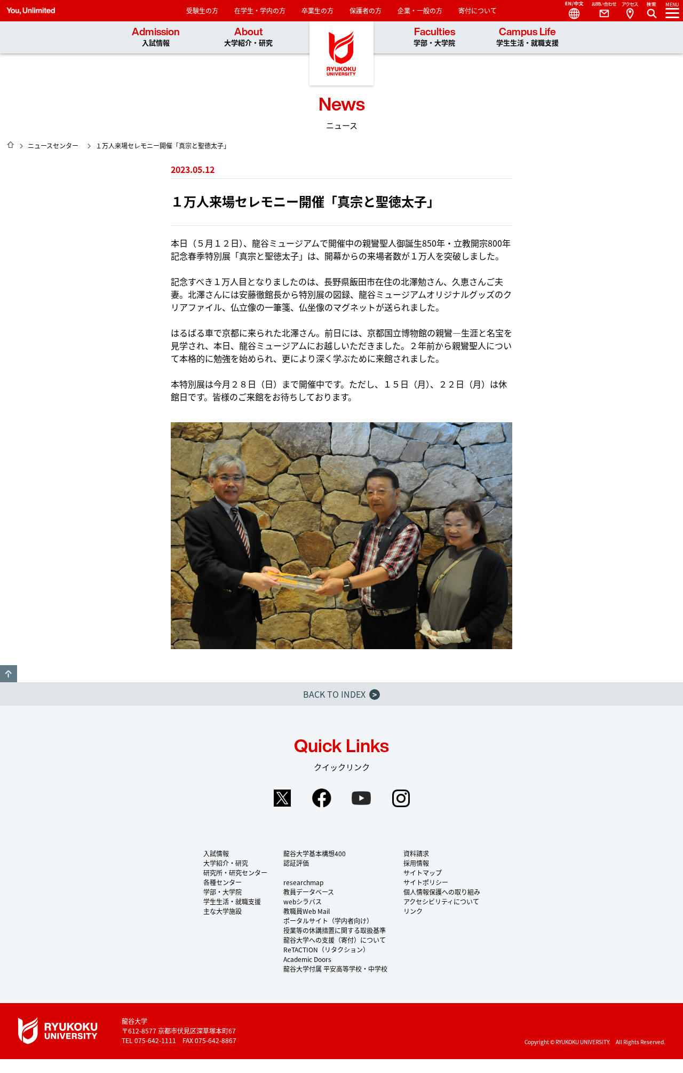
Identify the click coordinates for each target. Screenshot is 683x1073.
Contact (599, 10)
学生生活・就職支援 (232, 901)
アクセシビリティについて (441, 901)
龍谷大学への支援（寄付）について (334, 939)
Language (570, 10)
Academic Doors (307, 959)
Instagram (400, 798)
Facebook (321, 798)
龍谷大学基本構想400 (314, 853)
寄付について (477, 10)
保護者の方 (366, 10)
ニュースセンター (53, 145)
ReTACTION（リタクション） (326, 949)
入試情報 (216, 853)
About (248, 37)
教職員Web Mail (306, 911)
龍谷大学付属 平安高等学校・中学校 (335, 968)
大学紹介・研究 (225, 862)
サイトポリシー (425, 882)
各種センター (222, 882)
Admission (156, 37)
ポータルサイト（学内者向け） (328, 920)
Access (629, 10)
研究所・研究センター (235, 872)
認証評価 (296, 862)
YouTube (361, 798)
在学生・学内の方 (259, 10)
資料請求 (416, 853)
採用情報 (416, 862)
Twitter (282, 798)
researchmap (303, 882)
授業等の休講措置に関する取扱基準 (334, 930)
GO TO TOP (8, 673)
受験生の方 (202, 10)
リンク (413, 911)
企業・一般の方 (420, 10)
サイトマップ (422, 872)
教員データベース (308, 891)
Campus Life (527, 37)
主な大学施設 (222, 911)
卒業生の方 (317, 10)
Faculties (434, 37)
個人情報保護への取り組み (441, 891)
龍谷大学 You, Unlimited (341, 53)
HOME (10, 144)
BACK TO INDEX (340, 694)
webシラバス (302, 901)
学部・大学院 (222, 891)
